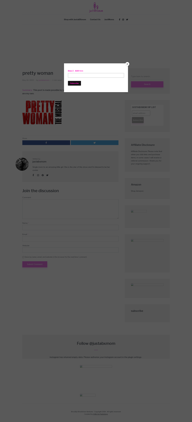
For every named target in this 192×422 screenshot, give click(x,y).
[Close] (127, 64)
